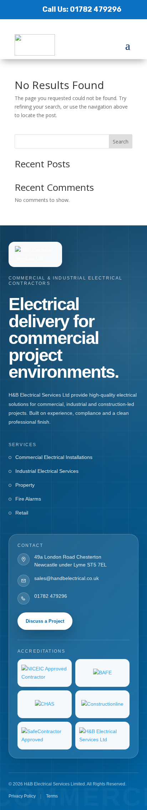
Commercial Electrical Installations (53, 457)
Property (25, 485)
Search (120, 141)
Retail (21, 513)
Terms (52, 796)
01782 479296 (50, 596)
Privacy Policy (22, 796)
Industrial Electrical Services (46, 471)
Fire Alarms (28, 499)
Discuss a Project (45, 621)
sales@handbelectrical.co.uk (66, 578)
